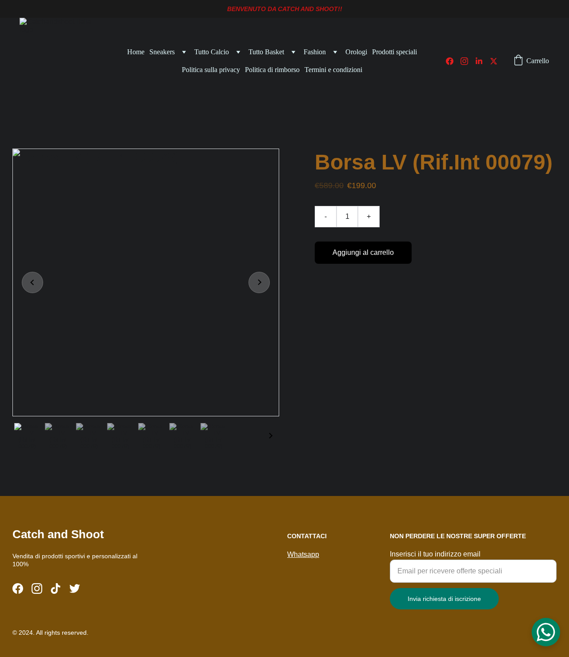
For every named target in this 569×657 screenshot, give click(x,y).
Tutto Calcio (211, 52)
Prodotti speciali (394, 52)
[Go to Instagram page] (468, 61)
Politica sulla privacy (211, 69)
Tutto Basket (266, 52)
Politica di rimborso (272, 69)
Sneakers (162, 52)
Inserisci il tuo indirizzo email (435, 554)
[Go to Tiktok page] (55, 588)
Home (135, 52)
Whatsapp (303, 554)
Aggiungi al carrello (363, 252)
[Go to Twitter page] (493, 61)
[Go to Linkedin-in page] (482, 61)
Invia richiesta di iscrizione (444, 598)
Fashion (315, 52)
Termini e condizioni (333, 69)
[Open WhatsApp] (546, 632)
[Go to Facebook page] (453, 61)
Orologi (356, 52)
